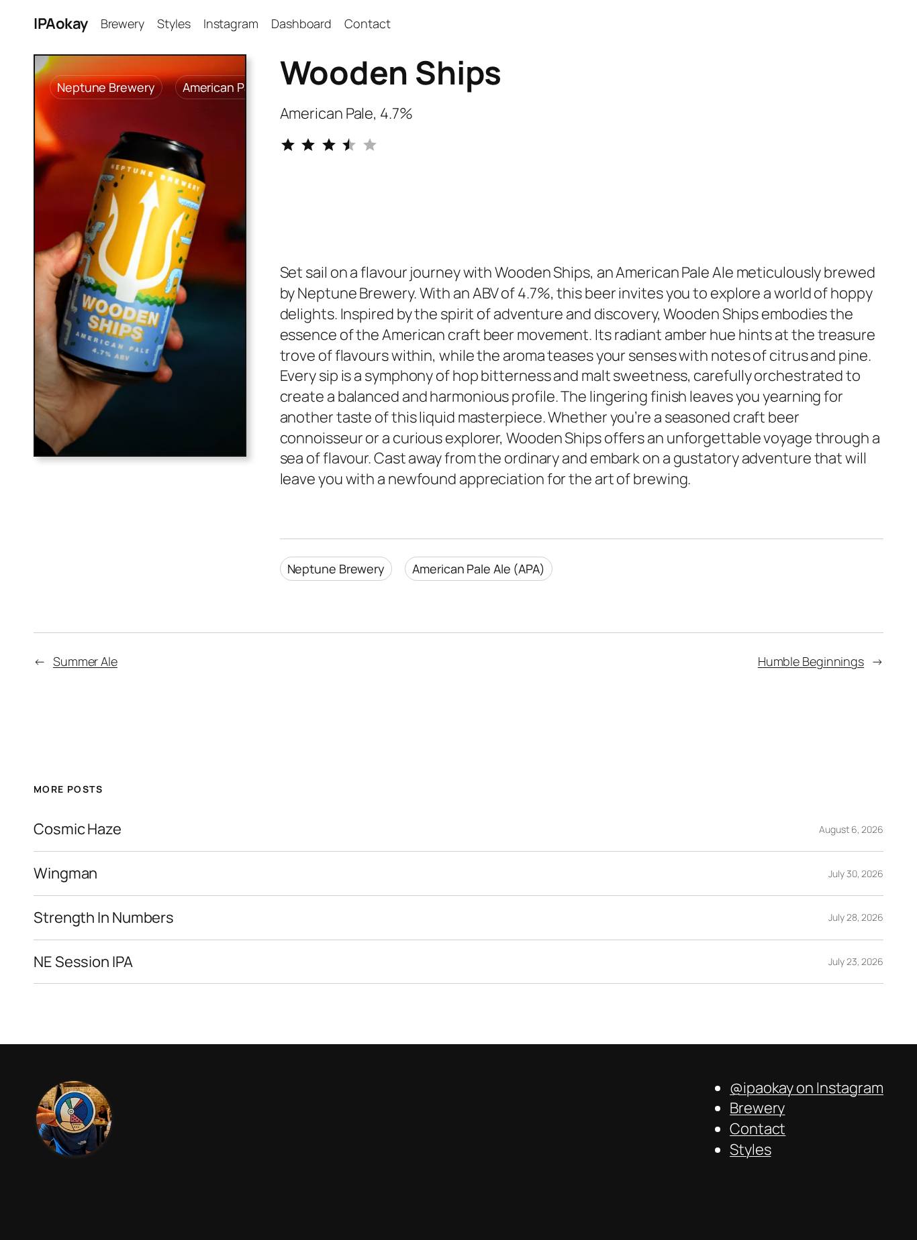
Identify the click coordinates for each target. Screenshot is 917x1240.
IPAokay (61, 23)
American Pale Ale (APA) (478, 569)
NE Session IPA (83, 962)
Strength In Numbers (104, 917)
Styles (750, 1149)
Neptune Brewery (106, 87)
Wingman (65, 873)
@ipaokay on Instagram (806, 1088)
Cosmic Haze (78, 829)
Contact (757, 1129)
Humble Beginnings (811, 661)
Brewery (757, 1108)
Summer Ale (85, 661)
